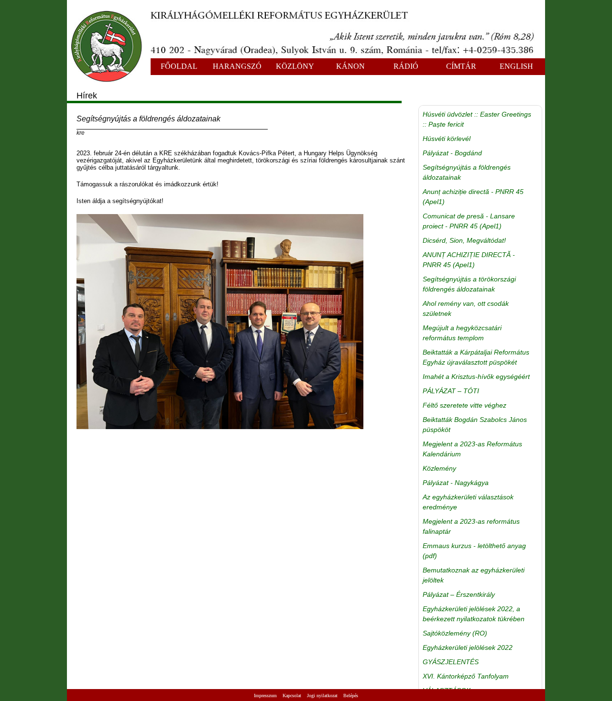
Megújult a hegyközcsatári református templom (462, 333)
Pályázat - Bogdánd (452, 153)
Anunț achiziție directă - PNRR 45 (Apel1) (473, 196)
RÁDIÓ (405, 66)
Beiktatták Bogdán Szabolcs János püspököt (475, 424)
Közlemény (439, 468)
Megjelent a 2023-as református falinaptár (471, 526)
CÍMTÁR (461, 66)
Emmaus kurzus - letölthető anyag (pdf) (474, 551)
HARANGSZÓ (237, 66)
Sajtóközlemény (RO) (455, 633)
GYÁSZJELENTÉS (451, 662)
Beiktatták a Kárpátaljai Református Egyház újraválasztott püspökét (476, 357)
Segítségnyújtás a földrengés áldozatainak (467, 172)
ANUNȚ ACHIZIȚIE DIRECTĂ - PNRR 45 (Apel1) (469, 260)
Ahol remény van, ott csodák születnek (466, 308)
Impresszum (265, 695)
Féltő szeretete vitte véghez (464, 405)
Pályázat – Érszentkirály (459, 594)
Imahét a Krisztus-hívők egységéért (476, 376)
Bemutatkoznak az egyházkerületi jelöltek (474, 575)
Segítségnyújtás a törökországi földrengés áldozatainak (469, 284)
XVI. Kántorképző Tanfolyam (466, 676)
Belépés (350, 695)
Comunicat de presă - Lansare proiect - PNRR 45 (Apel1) (469, 221)
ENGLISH (516, 66)
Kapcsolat (292, 695)
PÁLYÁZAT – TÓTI (451, 391)
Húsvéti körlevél (446, 138)
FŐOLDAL (179, 66)
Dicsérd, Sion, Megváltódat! (464, 240)
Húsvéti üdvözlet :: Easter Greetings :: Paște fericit (477, 119)
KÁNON (350, 66)
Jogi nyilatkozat (322, 695)
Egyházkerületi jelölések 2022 (468, 647)
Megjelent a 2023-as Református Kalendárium (472, 449)
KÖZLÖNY (295, 66)
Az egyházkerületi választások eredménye (468, 502)
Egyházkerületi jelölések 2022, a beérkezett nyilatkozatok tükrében (474, 614)
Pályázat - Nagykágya (456, 482)
